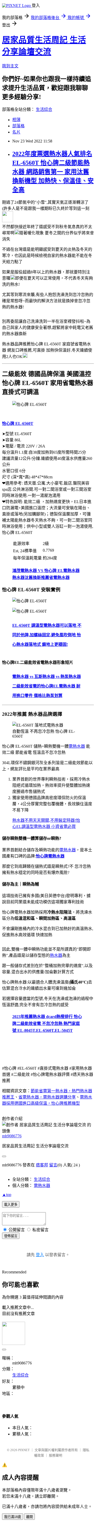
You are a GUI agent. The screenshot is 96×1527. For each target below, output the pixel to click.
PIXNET (24, 1450)
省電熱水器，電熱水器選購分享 (47, 1097)
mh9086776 (12, 1136)
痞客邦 (42, 1165)
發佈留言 (10, 1236)
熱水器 (56, 955)
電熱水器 (77, 746)
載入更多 (10, 1205)
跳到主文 (10, 66)
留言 (53, 1165)
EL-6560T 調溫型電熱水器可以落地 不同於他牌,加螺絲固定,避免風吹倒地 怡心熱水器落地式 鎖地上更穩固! (46, 635)
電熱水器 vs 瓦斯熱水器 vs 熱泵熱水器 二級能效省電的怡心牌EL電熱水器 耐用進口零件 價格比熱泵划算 (46, 686)
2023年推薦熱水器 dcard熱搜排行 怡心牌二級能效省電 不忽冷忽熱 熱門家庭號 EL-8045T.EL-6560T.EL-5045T (47, 1023)
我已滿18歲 (12, 1517)
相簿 (16, 120)
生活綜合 (44, 109)
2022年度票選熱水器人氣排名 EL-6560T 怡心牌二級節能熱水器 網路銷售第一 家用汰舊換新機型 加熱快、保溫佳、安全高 (53, 171)
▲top (6, 1194)
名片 (16, 132)
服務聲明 (55, 1455)
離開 (29, 1517)
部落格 (18, 126)
